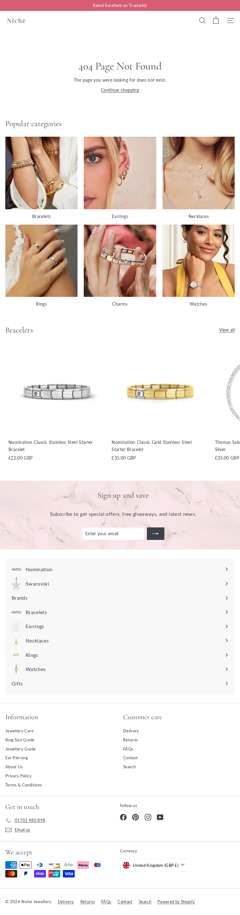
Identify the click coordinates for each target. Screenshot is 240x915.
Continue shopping (120, 90)
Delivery (131, 730)
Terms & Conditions (23, 784)
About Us (14, 766)
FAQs (128, 748)
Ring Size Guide (19, 739)
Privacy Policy (18, 775)
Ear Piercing (16, 757)
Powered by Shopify (176, 901)
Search (129, 766)
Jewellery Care (19, 730)
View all (227, 330)
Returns (130, 739)
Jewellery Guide (20, 748)
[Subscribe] (155, 533)
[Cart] (215, 20)
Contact (130, 757)
